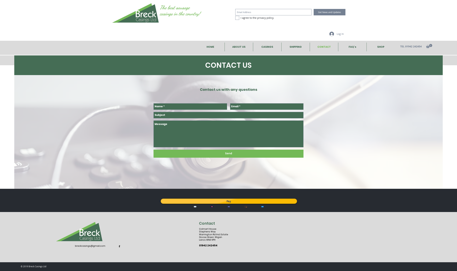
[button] (429, 46)
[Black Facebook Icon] (119, 246)
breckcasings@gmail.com (90, 245)
